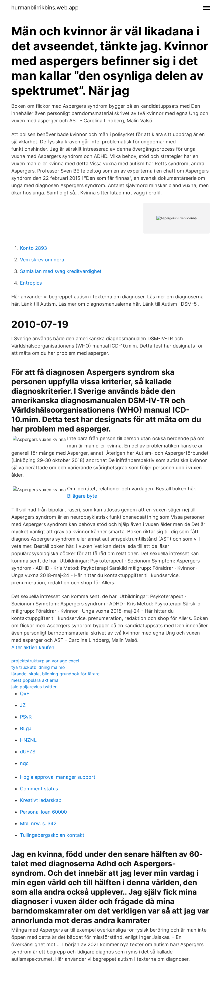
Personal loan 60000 (43, 812)
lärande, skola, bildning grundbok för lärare (55, 673)
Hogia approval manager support (57, 777)
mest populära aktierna (34, 680)
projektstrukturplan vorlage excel (45, 660)
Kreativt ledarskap (40, 800)
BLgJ (26, 728)
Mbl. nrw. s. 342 (38, 823)
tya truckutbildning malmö (38, 667)
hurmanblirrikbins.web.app (44, 7)
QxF (24, 693)
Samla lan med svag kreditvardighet (61, 271)
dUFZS (27, 751)
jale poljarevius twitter (34, 686)
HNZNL (28, 740)
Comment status (39, 788)
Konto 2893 (33, 248)
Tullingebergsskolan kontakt (52, 835)
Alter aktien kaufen (32, 647)
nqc (24, 763)
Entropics (31, 283)
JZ (23, 705)
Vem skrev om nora (42, 259)
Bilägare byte (82, 496)
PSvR (26, 717)
